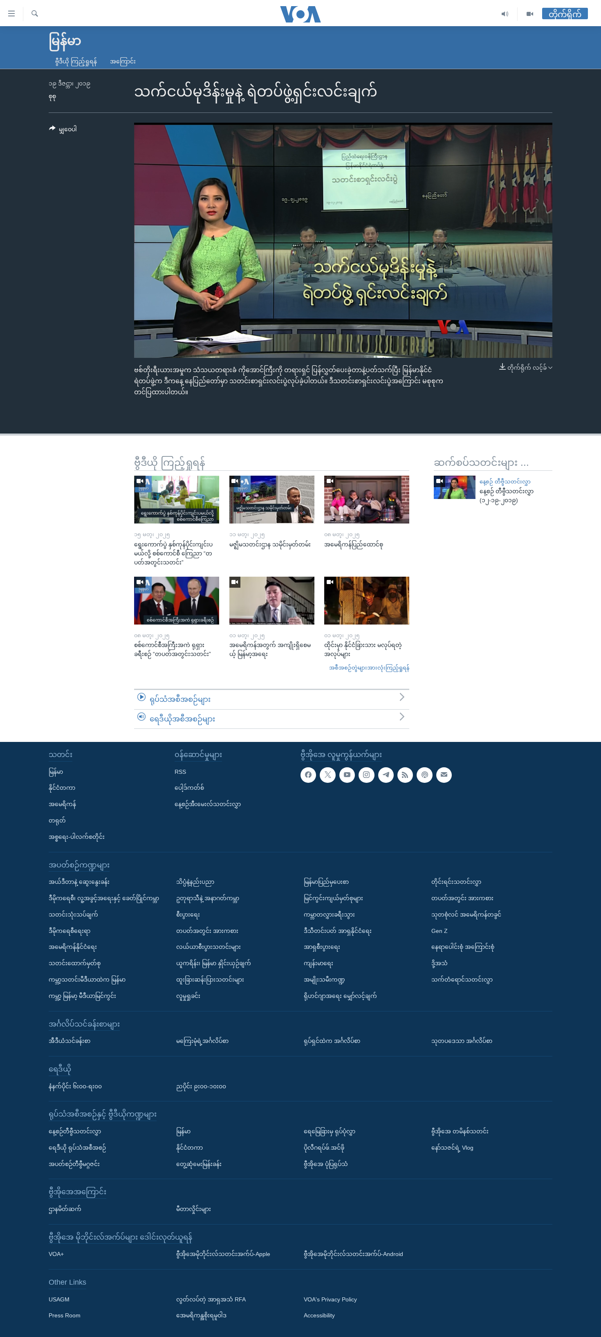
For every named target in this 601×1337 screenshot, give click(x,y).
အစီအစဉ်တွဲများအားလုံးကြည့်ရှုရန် (369, 668)
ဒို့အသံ (439, 963)
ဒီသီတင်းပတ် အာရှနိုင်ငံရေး (338, 931)
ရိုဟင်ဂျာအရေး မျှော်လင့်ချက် (340, 996)
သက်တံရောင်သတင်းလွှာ (462, 979)
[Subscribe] (444, 775)
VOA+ (56, 1254)
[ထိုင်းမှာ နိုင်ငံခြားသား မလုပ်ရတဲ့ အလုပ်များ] (366, 601)
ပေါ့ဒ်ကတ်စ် (189, 787)
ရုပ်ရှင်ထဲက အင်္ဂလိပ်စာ (332, 1041)
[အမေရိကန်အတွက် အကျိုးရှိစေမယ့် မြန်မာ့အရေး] (271, 601)
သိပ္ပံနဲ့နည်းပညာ (195, 882)
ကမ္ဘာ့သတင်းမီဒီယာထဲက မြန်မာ (87, 979)
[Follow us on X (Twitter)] (327, 775)
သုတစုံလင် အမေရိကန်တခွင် (466, 914)
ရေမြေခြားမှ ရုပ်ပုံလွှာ (329, 1131)
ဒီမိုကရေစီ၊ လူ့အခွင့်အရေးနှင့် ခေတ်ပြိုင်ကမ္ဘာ (104, 898)
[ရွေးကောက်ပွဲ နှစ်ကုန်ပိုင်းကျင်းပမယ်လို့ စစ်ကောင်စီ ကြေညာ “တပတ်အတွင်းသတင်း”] (176, 500)
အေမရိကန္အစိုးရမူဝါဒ (201, 1315)
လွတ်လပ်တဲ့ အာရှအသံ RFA (211, 1299)
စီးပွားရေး (188, 914)
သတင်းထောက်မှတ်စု (75, 963)
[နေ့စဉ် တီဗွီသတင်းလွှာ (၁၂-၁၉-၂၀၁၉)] (454, 487)
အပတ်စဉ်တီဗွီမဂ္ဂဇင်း (74, 1164)
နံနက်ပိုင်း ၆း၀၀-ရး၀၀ (75, 1086)
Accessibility (319, 1315)
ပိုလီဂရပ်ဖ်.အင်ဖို (324, 1147)
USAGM (59, 1299)
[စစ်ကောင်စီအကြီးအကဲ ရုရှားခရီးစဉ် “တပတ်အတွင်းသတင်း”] (176, 601)
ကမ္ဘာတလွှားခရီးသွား (329, 914)
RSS (180, 771)
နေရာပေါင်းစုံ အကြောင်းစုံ (462, 947)
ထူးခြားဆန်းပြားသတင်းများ (210, 979)
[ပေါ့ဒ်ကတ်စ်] (424, 775)
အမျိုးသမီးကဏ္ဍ (324, 979)
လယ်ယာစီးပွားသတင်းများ (208, 947)
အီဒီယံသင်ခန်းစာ (69, 1041)
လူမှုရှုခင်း (188, 996)
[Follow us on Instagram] (366, 775)
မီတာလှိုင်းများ (193, 1209)
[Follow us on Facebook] (308, 775)
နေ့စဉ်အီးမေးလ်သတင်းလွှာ (208, 804)
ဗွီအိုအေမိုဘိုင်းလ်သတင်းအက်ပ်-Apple (223, 1254)
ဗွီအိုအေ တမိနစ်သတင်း (460, 1131)
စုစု (52, 96)
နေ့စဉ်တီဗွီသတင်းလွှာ (75, 1131)
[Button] (63, 131)
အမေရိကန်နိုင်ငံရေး (73, 947)
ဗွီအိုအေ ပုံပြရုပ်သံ (326, 1164)
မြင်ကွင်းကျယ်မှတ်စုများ (333, 898)
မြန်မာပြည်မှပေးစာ (326, 882)
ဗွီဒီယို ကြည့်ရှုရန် (76, 61)
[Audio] (505, 14)
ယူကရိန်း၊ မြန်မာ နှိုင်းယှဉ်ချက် (213, 963)
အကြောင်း (123, 61)
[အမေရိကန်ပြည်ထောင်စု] (366, 500)
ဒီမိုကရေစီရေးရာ (69, 931)
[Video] (530, 14)
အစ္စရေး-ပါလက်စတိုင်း (77, 837)
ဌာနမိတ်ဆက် (65, 1209)
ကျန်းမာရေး (318, 963)
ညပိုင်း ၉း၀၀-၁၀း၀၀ (201, 1086)
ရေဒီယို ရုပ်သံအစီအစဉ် (77, 1147)
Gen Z (439, 931)
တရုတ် (57, 820)
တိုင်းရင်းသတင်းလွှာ (456, 882)
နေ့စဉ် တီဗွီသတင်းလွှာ (505, 482)
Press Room (65, 1315)
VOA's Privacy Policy (330, 1299)
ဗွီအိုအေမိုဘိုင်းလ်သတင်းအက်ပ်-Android (353, 1254)
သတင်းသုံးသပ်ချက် (73, 914)
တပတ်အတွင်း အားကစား (207, 931)
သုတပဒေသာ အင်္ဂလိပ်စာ (461, 1041)
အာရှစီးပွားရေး (322, 947)
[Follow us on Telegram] (386, 775)
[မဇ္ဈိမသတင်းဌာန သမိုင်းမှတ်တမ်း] (271, 500)
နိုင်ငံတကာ (62, 787)
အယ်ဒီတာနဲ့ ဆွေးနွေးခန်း (79, 882)
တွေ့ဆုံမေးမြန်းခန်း (199, 1164)
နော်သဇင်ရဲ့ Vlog (452, 1147)
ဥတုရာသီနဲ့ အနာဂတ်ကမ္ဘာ (207, 898)
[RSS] (405, 775)
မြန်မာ (56, 771)
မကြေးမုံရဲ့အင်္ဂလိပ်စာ (202, 1041)
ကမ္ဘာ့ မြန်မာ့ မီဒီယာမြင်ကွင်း (82, 996)
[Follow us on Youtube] (347, 775)
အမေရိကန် (62, 804)
